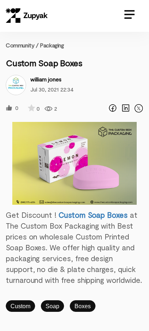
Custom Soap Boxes (93, 214)
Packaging (52, 45)
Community (22, 45)
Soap (52, 306)
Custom (20, 306)
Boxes (82, 306)
